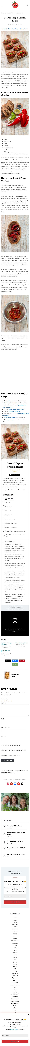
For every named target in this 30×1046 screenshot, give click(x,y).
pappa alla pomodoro (14, 411)
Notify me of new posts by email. (10, 755)
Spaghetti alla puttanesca (10, 417)
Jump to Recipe (6, 29)
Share (16, 661)
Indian (15, 1012)
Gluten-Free (15, 975)
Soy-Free (15, 987)
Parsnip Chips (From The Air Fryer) (16, 834)
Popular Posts (8, 820)
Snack (15, 955)
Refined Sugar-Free (15, 985)
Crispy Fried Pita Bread (15, 675)
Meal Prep (15, 996)
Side (15, 950)
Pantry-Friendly (15, 999)
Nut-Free (15, 980)
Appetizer (15, 926)
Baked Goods (15, 929)
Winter (15, 971)
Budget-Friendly (15, 994)
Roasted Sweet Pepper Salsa (21, 643)
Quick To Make (15, 1001)
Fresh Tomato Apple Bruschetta (5, 650)
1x (6, 499)
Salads (15, 957)
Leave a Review (24, 29)
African (15, 1008)
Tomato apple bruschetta (10, 403)
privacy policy (14, 1029)
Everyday (15, 992)
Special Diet (15, 973)
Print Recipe (15, 29)
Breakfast (15, 931)
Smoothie (15, 952)
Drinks (15, 938)
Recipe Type (15, 924)
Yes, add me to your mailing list (11, 745)
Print (16, 664)
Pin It (23, 661)
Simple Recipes (15, 1003)
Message (3, 703)
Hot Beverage (15, 943)
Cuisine (15, 1006)
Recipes (15, 920)
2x (9, 499)
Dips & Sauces (15, 940)
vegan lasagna (10, 420)
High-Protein (15, 978)
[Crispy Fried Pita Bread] (7, 675)
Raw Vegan (15, 982)
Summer (15, 966)
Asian (15, 1010)
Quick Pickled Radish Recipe (16, 855)
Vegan (15, 989)
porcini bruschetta (11, 401)
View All (15, 922)
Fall (15, 969)
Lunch (15, 945)
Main (15, 948)
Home (2, 13)
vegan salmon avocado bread (16, 409)
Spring (15, 964)
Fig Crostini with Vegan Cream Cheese (6, 643)
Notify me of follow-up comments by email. (13, 750)
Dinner (15, 936)
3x (12, 499)
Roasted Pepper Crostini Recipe (16, 848)
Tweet (9, 661)
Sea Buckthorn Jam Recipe (15, 841)
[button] (2, 6)
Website (3, 736)
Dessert (15, 933)
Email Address (5, 727)
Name (2, 719)
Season (15, 962)
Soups (15, 959)
